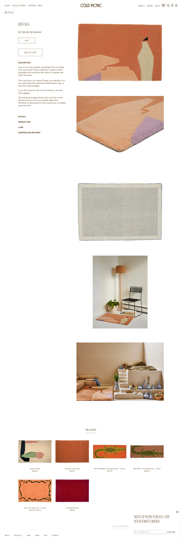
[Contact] (163, 6)
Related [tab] (91, 429)
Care (20, 127)
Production (24, 122)
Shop (7, 5)
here (37, 85)
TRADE (150, 6)
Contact (55, 535)
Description (24, 62)
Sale (39, 5)
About (7, 535)
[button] (168, 6)
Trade (37, 535)
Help (46, 535)
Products (18, 535)
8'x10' (27, 41)
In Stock (9, 12)
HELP (157, 6)
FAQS (28, 535)
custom (26, 93)
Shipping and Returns (29, 132)
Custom (31, 5)
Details (22, 116)
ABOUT (141, 6)
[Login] (172, 6)
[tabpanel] (91, 476)
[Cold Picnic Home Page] (91, 6)
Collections (19, 5)
